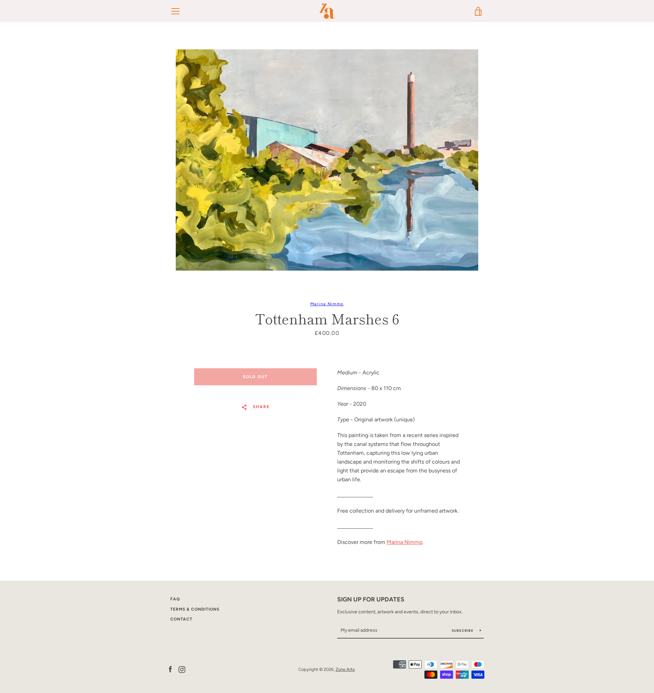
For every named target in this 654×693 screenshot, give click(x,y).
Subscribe (463, 630)
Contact (181, 619)
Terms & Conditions (194, 609)
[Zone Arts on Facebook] (170, 669)
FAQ (175, 599)
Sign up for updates (370, 599)
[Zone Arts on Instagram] (181, 669)
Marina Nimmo (327, 304)
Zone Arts (345, 669)
